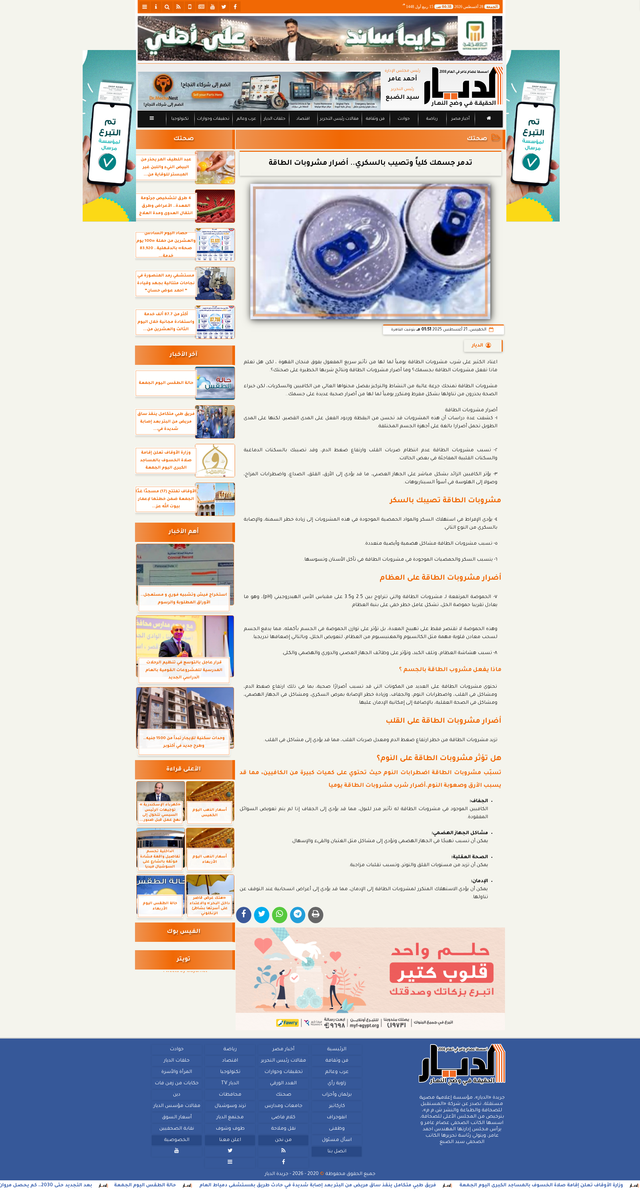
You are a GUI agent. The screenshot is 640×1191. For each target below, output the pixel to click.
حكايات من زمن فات (177, 1083)
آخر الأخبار (183, 355)
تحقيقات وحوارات (213, 119)
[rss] (178, 6)
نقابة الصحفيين (176, 1129)
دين (176, 1095)
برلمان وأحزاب (337, 1095)
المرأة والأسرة (176, 1072)
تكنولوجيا (179, 119)
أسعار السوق (176, 1117)
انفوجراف (337, 1117)
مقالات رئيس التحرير (339, 119)
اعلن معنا (230, 1140)
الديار (477, 346)
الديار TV (230, 1083)
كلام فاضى (283, 1117)
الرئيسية (336, 1049)
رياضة (432, 119)
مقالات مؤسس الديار (176, 1106)
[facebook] (235, 6)
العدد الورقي (283, 1083)
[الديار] (533, 136)
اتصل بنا (336, 1151)
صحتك (477, 139)
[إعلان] (109, 136)
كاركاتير (337, 1106)
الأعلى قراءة (183, 769)
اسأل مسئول (336, 1140)
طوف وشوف (229, 1129)
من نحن (283, 1140)
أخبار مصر (460, 119)
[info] (156, 6)
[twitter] (224, 6)
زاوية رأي (336, 1083)
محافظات (230, 1095)
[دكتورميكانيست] (259, 91)
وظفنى (336, 1129)
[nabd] (190, 6)
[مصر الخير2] (370, 979)
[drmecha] (320, 127)
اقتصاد (302, 119)
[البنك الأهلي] (320, 38)
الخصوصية (176, 1140)
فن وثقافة (375, 119)
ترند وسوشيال (230, 1106)
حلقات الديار (274, 119)
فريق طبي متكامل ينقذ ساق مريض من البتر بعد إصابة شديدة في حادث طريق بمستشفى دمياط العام (386, 1185)
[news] (201, 6)
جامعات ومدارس (283, 1106)
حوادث (404, 119)
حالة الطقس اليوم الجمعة (213, 1185)
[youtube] (212, 6)
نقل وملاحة (283, 1129)
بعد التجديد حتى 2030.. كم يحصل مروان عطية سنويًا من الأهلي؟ (85, 1185)
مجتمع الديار (230, 1117)
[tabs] (144, 6)
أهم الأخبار (184, 532)
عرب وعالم (246, 119)
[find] (167, 6)
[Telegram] (298, 915)
